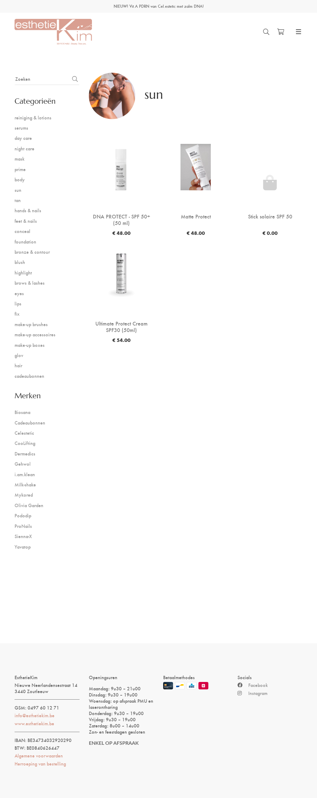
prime (20, 169)
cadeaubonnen (29, 376)
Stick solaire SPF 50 (270, 216)
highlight (23, 272)
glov (19, 355)
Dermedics (25, 453)
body (20, 179)
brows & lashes (30, 282)
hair (18, 365)
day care (23, 138)
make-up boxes (30, 345)
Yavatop (23, 546)
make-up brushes (31, 324)
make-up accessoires (35, 334)
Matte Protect (196, 216)
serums (21, 127)
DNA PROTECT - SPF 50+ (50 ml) (121, 219)
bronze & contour (32, 251)
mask (19, 158)
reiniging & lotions (33, 117)
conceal (22, 231)
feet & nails (26, 221)
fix (17, 313)
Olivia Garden (29, 505)
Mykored (24, 494)
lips (18, 303)
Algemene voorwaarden (39, 756)
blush (20, 262)
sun (18, 190)
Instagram (257, 693)
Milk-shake (25, 484)
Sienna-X (23, 536)
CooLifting (25, 443)
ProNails (23, 526)
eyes (19, 293)
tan (18, 200)
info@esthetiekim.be (34, 715)
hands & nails (28, 210)
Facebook (258, 685)
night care (24, 148)
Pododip (23, 515)
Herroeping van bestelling (40, 764)
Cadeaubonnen (30, 422)
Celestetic (24, 432)
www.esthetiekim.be (34, 723)
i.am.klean (25, 474)
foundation (25, 241)
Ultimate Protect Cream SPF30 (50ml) (121, 326)
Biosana (22, 412)
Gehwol (23, 463)
